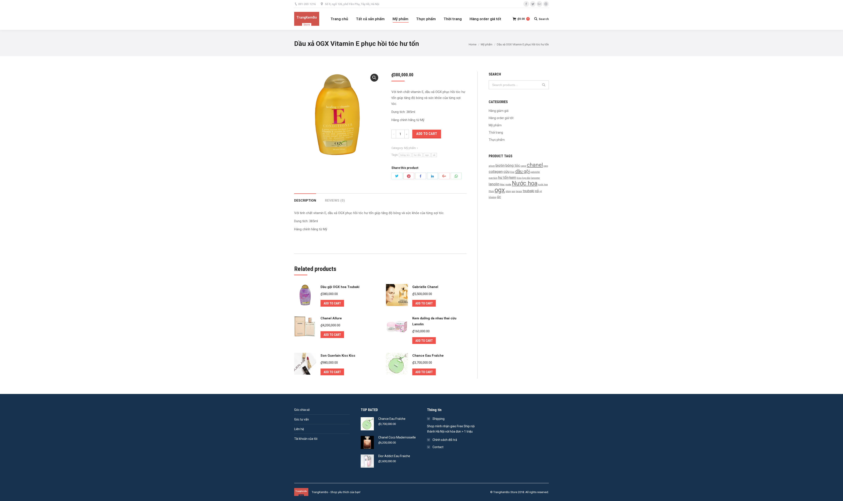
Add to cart (426, 134)
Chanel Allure (331, 318)
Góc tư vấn (301, 419)
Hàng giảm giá (498, 111)
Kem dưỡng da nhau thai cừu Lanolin (434, 321)
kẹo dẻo (526, 178)
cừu (506, 171)
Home (472, 44)
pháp (508, 191)
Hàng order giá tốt (501, 118)
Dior (512, 172)
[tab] (305, 198)
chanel (535, 165)
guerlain (493, 178)
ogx (427, 155)
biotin (500, 165)
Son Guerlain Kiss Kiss (338, 356)
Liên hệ (299, 429)
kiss (519, 178)
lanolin (494, 184)
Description (305, 200)
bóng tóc (405, 155)
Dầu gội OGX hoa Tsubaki (340, 287)
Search (544, 85)
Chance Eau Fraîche (428, 356)
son (513, 191)
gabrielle (535, 172)
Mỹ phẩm (486, 44)
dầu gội (522, 171)
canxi (523, 166)
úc (499, 197)
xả (434, 155)
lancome (535, 178)
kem (512, 177)
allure (492, 166)
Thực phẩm (497, 139)
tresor (519, 191)
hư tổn (417, 155)
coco (546, 166)
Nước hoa (524, 183)
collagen (496, 171)
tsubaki (528, 191)
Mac (502, 184)
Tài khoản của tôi (305, 438)
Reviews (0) (335, 200)
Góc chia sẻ (302, 410)
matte (508, 184)
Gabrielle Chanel (425, 287)
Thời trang (496, 132)
